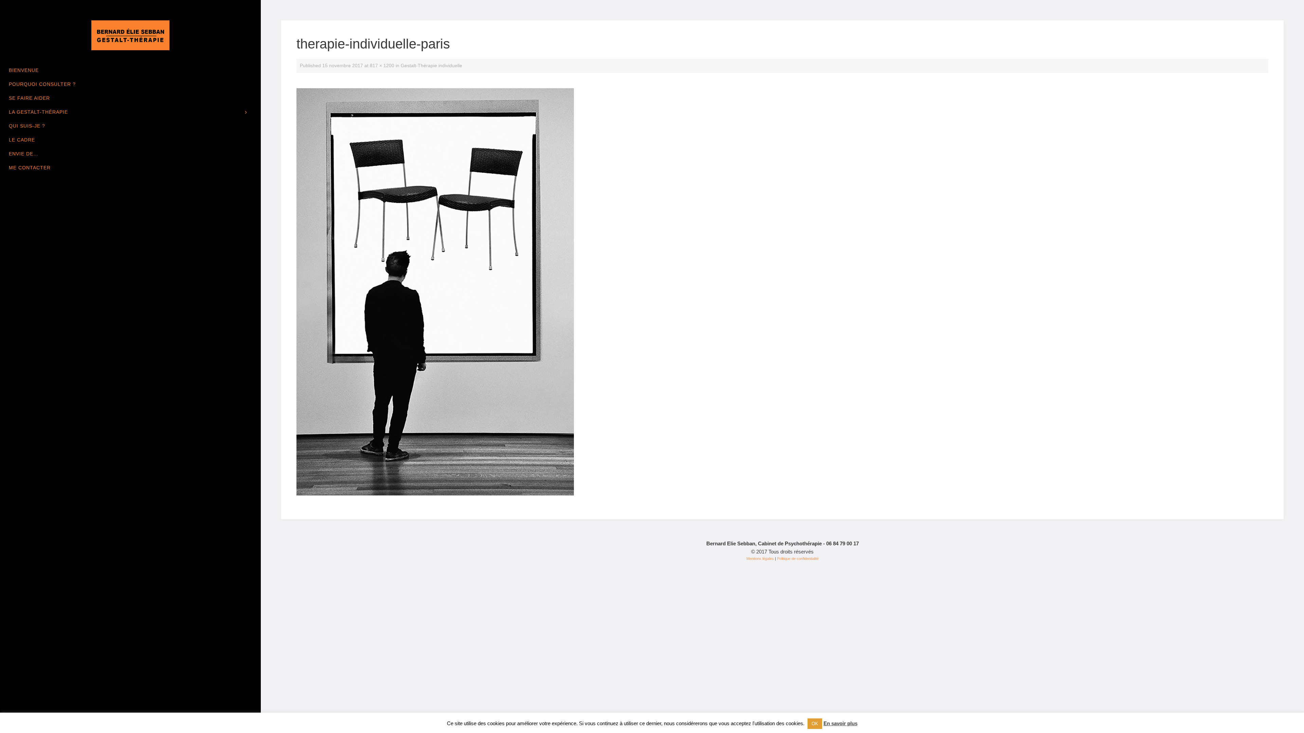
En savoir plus (840, 723)
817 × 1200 (382, 65)
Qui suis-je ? (27, 126)
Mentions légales (760, 559)
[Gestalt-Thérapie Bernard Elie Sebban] (130, 35)
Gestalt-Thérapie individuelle (431, 65)
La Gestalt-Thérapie (38, 112)
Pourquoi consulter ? (42, 84)
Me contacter (30, 167)
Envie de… (23, 153)
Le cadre (22, 140)
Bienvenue (24, 70)
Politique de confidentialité (798, 559)
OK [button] (815, 723)
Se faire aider (29, 98)
